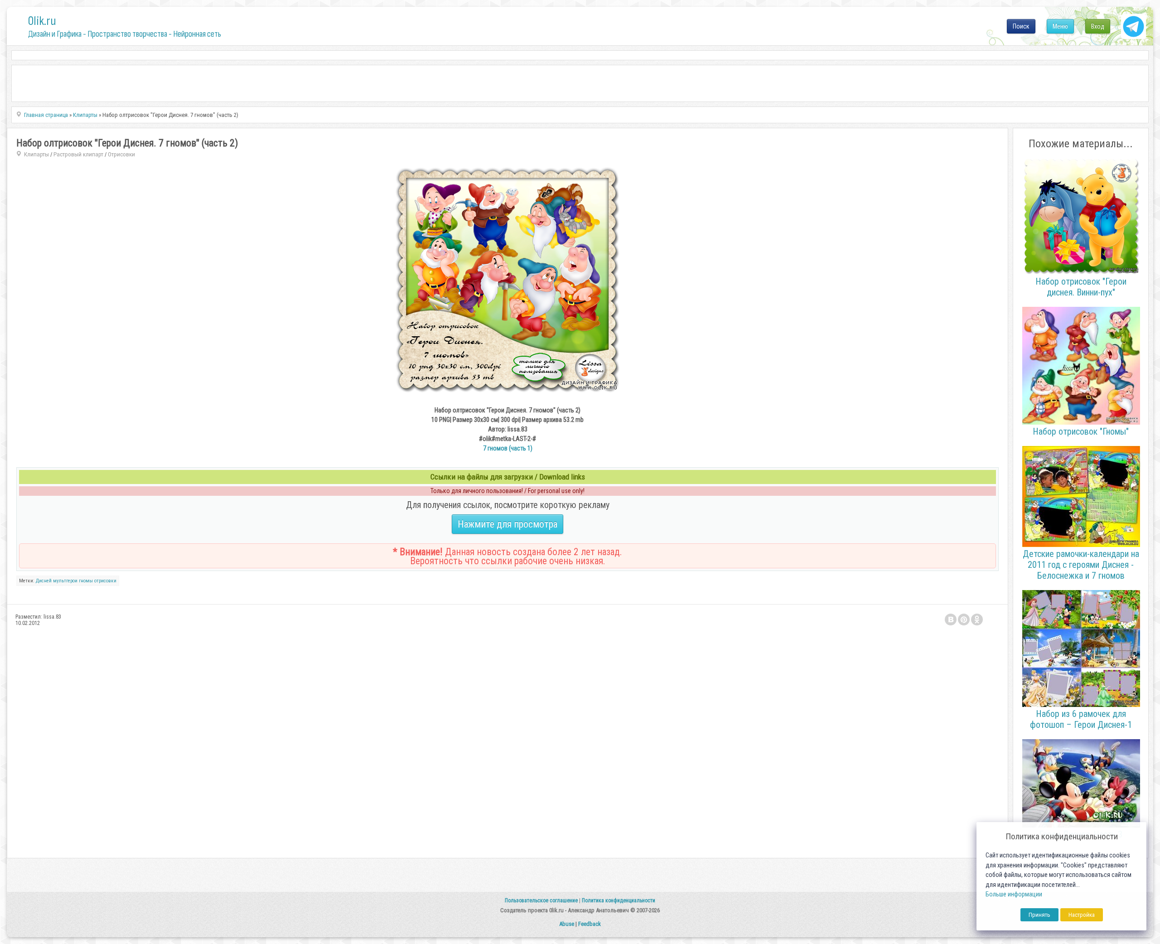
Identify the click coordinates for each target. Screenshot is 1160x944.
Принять (1039, 914)
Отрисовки (121, 154)
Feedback (589, 923)
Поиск (1021, 26)
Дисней (44, 581)
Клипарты (36, 154)
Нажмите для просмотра (507, 524)
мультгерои (65, 581)
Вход (1097, 26)
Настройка (1081, 914)
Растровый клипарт (78, 154)
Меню (1060, 26)
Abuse (566, 923)
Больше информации (1014, 894)
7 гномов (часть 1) (507, 448)
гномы (86, 581)
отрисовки (105, 581)
